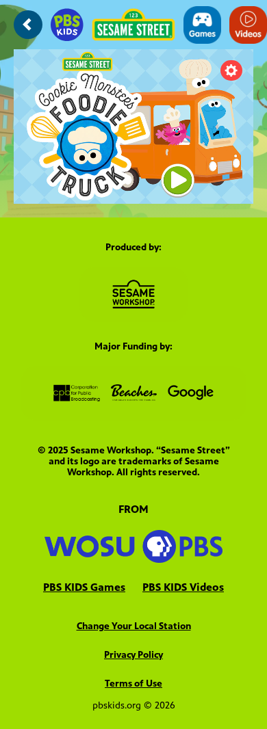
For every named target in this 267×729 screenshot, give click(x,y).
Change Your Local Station (134, 626)
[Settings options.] (231, 70)
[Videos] (248, 25)
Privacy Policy (133, 655)
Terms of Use (133, 683)
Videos (183, 587)
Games (84, 587)
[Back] (28, 24)
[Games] (202, 25)
